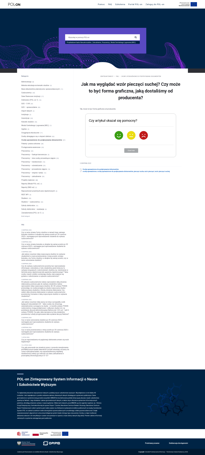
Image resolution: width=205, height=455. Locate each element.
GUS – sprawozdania (29, 107)
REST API (25, 195)
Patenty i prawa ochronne (30, 144)
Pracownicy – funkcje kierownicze (34, 155)
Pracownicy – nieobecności (31, 162)
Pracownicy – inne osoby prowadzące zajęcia (38, 158)
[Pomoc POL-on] (14, 4)
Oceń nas (131, 150)
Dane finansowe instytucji (30, 96)
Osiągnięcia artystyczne (30, 133)
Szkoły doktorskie (28, 205)
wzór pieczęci (149, 171)
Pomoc (101, 4)
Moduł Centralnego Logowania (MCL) (123, 42)
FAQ (110, 4)
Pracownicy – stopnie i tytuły (32, 173)
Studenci (24, 198)
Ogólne (24, 129)
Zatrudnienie (96, 42)
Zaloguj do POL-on (156, 4)
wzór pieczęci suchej (162, 171)
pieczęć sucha (139, 171)
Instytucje (25, 114)
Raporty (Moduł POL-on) (30, 184)
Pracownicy (106, 42)
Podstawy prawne (152, 443)
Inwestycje (25, 118)
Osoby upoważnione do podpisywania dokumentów (141, 76)
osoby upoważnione (90, 171)
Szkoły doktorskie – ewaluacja (32, 209)
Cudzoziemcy (26, 93)
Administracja (26, 82)
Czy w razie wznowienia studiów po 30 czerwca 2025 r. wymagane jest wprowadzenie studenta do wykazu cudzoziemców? (42, 322)
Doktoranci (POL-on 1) (29, 100)
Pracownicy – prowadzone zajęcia (34, 169)
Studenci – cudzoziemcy (30, 202)
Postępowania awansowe (30, 147)
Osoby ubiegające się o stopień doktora (36, 136)
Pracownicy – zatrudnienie (31, 176)
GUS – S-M (25, 104)
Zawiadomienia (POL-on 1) (31, 213)
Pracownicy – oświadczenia (31, 165)
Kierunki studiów (85, 42)
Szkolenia (121, 4)
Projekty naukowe (28, 180)
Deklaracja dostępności (178, 443)
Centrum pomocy (106, 76)
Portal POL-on (136, 4)
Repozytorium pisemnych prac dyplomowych (38, 191)
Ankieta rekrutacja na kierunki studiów (35, 85)
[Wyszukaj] (135, 37)
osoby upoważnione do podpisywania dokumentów (115, 171)
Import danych (26, 111)
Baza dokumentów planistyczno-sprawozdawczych (40, 89)
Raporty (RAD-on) (27, 187)
